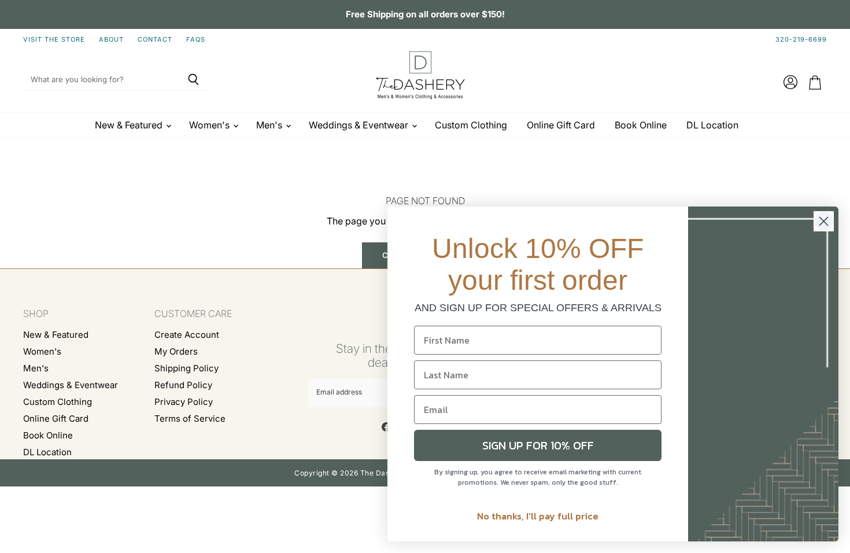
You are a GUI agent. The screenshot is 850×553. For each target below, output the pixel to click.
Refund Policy (183, 384)
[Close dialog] (824, 221)
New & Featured (130, 125)
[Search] (193, 79)
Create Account (186, 334)
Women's (210, 125)
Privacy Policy (183, 401)
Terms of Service (190, 418)
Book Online (641, 125)
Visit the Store (54, 39)
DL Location (712, 125)
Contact (155, 39)
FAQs (195, 39)
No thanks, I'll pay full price (537, 516)
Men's (270, 125)
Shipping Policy (186, 368)
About (111, 39)
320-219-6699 (801, 39)
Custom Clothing (471, 125)
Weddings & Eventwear (360, 125)
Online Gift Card (561, 125)
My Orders (176, 351)
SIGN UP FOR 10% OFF (538, 445)
